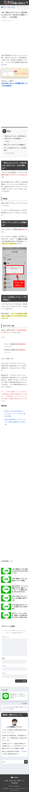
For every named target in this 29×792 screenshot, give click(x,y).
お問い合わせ (12, 780)
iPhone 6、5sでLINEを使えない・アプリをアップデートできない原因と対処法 (15, 413)
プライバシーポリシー (14, 786)
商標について (21, 780)
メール (4, 666)
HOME (15, 777)
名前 (3, 658)
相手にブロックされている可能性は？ (15, 144)
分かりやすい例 (9, 153)
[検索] (26, 762)
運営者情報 (15, 783)
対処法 (7, 141)
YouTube (24, 751)
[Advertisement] (14, 38)
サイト (4, 673)
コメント (5, 637)
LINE (11, 561)
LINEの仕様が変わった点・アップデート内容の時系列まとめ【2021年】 (15, 422)
